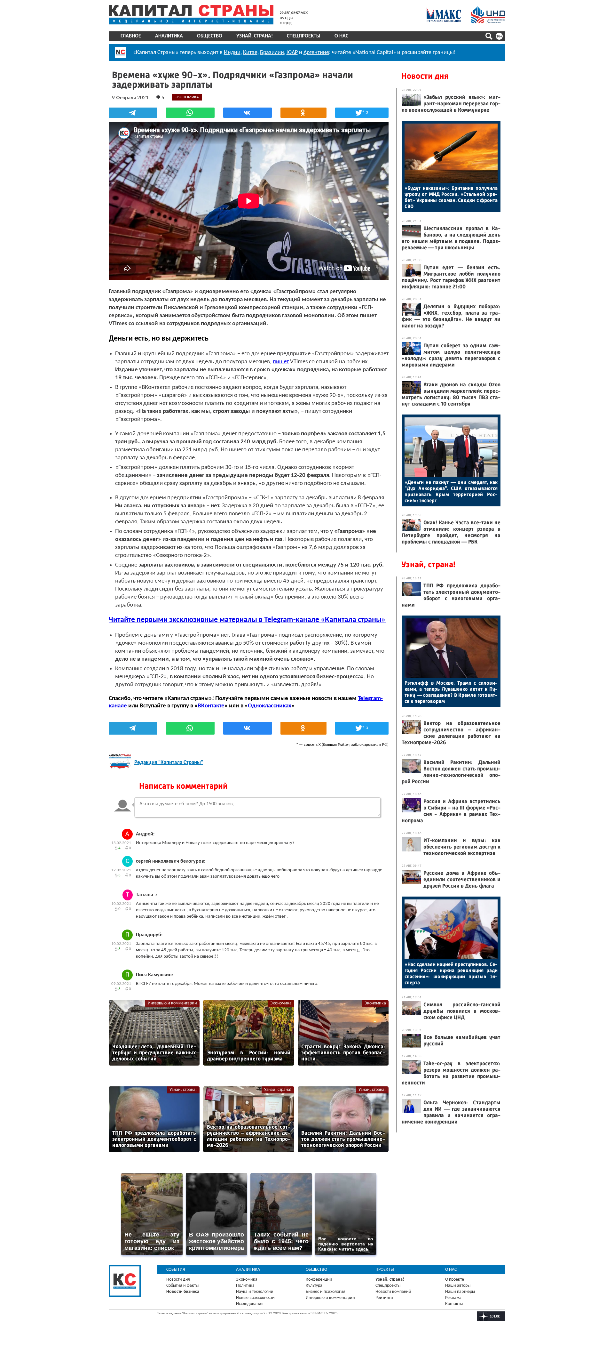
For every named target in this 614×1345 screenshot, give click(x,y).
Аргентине (316, 52)
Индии (232, 52)
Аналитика (169, 36)
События (175, 1269)
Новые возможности (255, 1297)
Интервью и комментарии (172, 1003)
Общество (209, 36)
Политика (245, 1285)
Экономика (281, 1003)
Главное (131, 36)
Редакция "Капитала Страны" (168, 762)
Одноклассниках (269, 706)
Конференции (319, 1279)
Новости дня (424, 76)
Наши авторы (457, 1285)
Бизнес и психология (325, 1291)
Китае (250, 52)
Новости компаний (393, 1291)
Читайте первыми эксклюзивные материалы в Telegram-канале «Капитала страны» (247, 620)
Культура (314, 1285)
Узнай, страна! (254, 36)
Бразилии (272, 52)
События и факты (182, 1285)
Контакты (454, 1303)
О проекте (454, 1279)
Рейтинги (384, 1297)
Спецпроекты (303, 36)
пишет (281, 362)
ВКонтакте (211, 706)
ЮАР (292, 52)
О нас (341, 36)
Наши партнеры (460, 1291)
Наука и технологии (254, 1291)
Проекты (384, 1269)
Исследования (250, 1303)
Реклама (453, 1297)
